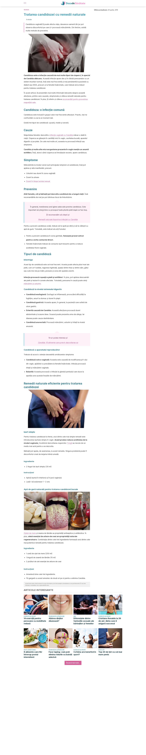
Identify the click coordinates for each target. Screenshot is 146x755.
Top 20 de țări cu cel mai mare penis (110, 653)
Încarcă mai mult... (73, 663)
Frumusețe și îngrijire (56, 616)
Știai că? (101, 650)
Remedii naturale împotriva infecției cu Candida (58, 219)
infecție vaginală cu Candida (61, 135)
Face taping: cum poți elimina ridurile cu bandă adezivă (60, 654)
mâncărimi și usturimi (32, 284)
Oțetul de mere (30, 533)
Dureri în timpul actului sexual (38, 181)
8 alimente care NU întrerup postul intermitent (33, 654)
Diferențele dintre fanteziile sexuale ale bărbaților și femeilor (83, 621)
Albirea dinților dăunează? (56, 619)
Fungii (69, 443)
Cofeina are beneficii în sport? (84, 653)
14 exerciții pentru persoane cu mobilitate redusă (35, 621)
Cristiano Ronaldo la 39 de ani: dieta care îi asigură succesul (109, 621)
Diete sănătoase (30, 650)
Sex (74, 616)
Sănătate (26, 9)
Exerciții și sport (30, 616)
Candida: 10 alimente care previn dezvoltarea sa (58, 343)
